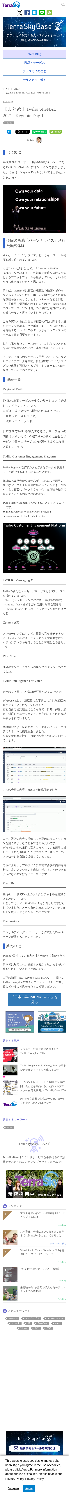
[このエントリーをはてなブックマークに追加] (9, 131)
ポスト (24, 131)
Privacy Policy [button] (34, 1478)
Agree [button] (29, 1488)
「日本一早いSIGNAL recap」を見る (34, 999)
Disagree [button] (13, 1488)
